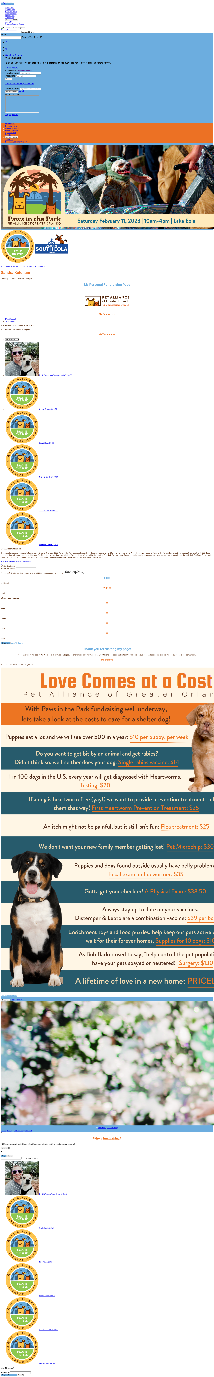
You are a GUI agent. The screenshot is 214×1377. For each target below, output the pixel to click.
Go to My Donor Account (8, 30)
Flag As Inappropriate (23, 1130)
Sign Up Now (11, 67)
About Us (8, 22)
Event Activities (10, 14)
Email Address (12, 73)
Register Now (16, 1000)
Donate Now (6, 643)
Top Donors (10, 321)
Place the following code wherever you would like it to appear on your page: (32, 573)
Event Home (9, 8)
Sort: (3, 339)
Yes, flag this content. (9, 1375)
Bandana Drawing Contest (14, 24)
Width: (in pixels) (8, 566)
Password (10, 75)
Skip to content (6, 2)
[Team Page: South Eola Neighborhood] (51, 262)
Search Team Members (30, 1158)
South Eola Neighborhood (34, 266)
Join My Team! (17, 643)
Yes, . (4, 1156)
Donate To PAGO (11, 20)
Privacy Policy (6, 1130)
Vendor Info (9, 18)
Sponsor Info (9, 16)
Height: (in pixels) (8, 568)
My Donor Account (25, 70)
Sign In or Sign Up (14, 55)
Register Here (10, 10)
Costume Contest (11, 12)
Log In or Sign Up (7, 4)
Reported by (5, 1372)
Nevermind (5, 1148)
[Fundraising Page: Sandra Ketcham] (18, 262)
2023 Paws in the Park (10, 266)
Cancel (10, 1156)
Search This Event (28, 32)
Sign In (21, 91)
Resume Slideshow (9, 996)
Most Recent (10, 319)
